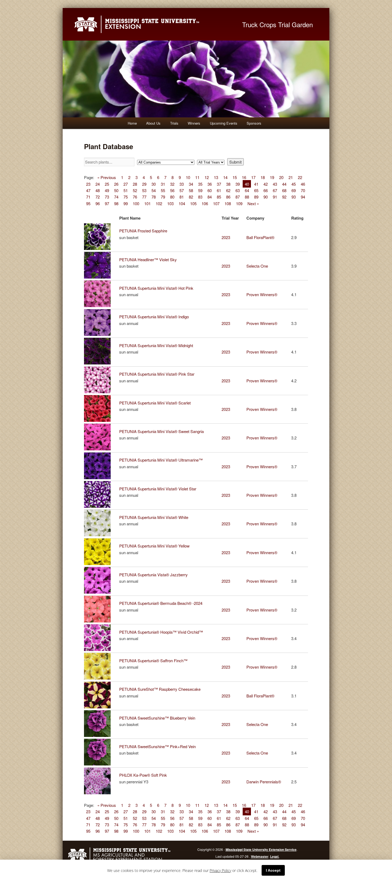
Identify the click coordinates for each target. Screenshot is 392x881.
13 (216, 177)
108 (228, 203)
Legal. (274, 856)
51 (125, 190)
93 (293, 197)
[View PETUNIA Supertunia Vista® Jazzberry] (98, 592)
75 (125, 197)
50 (116, 190)
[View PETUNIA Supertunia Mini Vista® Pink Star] (98, 391)
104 (182, 203)
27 (125, 183)
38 (228, 183)
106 (205, 203)
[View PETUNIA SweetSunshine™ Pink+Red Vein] (98, 764)
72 (97, 197)
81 (181, 197)
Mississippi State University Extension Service (261, 849)
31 (163, 183)
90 (265, 197)
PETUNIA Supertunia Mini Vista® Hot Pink (156, 288)
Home (132, 123)
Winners (194, 123)
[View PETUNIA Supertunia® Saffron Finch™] (98, 678)
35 (200, 183)
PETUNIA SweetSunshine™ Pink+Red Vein (157, 746)
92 (284, 197)
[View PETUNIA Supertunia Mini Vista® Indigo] (98, 334)
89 (256, 197)
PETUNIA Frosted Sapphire (143, 230)
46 (303, 183)
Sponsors (254, 123)
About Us (153, 123)
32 (172, 183)
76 (135, 197)
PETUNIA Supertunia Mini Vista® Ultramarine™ (161, 460)
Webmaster (260, 856)
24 (97, 183)
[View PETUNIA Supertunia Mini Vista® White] (98, 534)
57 (181, 190)
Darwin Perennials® (263, 781)
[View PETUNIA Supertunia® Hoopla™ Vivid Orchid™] (98, 649)
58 (191, 190)
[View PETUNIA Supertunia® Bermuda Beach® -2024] (98, 621)
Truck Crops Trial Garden (277, 24)
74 (116, 197)
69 (293, 190)
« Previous (106, 177)
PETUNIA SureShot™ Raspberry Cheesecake (160, 689)
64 (247, 190)
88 (247, 197)
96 (97, 203)
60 (209, 190)
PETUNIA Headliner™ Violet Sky (148, 259)
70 (303, 190)
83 (200, 197)
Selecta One (257, 266)
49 (107, 190)
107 (216, 203)
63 (237, 190)
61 (219, 190)
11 (197, 177)
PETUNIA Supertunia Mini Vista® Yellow (154, 546)
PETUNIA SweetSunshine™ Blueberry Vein (157, 718)
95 (88, 203)
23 (88, 183)
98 (116, 203)
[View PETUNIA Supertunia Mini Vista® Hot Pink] (98, 305)
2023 (226, 237)
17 (253, 177)
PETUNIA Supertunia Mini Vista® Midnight (156, 345)
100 (136, 203)
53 (144, 190)
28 (135, 183)
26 (116, 183)
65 (256, 190)
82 (191, 197)
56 (172, 190)
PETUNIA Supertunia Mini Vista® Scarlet (155, 403)
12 (207, 177)
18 (263, 177)
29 (144, 183)
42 (265, 183)
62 (228, 190)
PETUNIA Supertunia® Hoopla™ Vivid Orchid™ (161, 632)
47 (88, 190)
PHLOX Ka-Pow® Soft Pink (143, 775)
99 (125, 203)
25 (107, 183)
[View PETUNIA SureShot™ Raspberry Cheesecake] (98, 706)
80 (172, 197)
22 (300, 177)
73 (107, 197)
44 (284, 183)
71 (88, 197)
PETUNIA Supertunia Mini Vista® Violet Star (157, 488)
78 (153, 197)
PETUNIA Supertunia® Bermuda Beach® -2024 (160, 603)
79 (163, 197)
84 (209, 197)
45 (293, 183)
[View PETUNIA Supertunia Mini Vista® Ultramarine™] (98, 477)
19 (272, 177)
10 (188, 177)
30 (153, 183)
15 (235, 177)
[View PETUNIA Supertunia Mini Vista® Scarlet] (98, 420)
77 (144, 197)
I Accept (273, 870)
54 (153, 190)
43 (275, 183)
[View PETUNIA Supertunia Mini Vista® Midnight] (98, 363)
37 (219, 183)
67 (275, 190)
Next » (253, 203)
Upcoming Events (223, 123)
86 (228, 197)
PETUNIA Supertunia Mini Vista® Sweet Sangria (161, 431)
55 (163, 190)
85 (219, 197)
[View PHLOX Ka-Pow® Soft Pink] (98, 792)
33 (181, 183)
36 (209, 183)
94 (303, 197)
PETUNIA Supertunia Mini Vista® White (153, 517)
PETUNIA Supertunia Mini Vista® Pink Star (156, 374)
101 (147, 203)
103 (170, 203)
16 (244, 177)
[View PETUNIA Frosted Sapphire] (98, 248)
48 (97, 190)
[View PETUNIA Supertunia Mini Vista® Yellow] (98, 563)
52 (135, 190)
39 (237, 183)
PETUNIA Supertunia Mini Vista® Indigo (154, 316)
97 (107, 203)
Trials (174, 123)
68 (284, 190)
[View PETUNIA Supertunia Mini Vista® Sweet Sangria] (98, 448)
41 (256, 183)
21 (291, 177)
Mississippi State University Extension (152, 24)
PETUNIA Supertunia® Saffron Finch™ (153, 660)
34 (191, 183)
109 (239, 203)
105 (193, 203)
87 (237, 197)
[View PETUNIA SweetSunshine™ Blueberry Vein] (98, 735)
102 (159, 203)
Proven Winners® (261, 294)
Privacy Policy (220, 870)
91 (275, 197)
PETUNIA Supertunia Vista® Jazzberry (153, 574)
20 (281, 177)
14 (225, 177)
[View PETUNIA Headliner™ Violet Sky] (98, 277)
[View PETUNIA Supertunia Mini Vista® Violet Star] (98, 506)
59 (200, 190)
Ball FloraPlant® (260, 237)
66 (265, 190)
